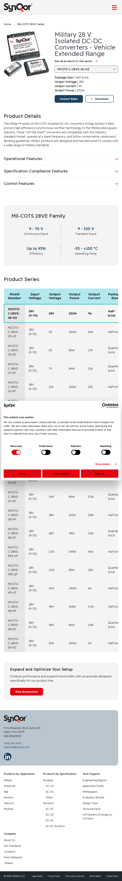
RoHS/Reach (95, 876)
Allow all (99, 473)
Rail (6, 791)
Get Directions (12, 735)
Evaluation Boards (93, 797)
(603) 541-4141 (12, 743)
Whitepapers (90, 791)
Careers (8, 863)
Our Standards (12, 845)
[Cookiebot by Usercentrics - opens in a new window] (104, 405)
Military (8, 780)
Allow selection (61, 473)
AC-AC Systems (55, 826)
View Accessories (26, 691)
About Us (9, 840)
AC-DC (50, 791)
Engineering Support (95, 780)
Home (7, 24)
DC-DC (50, 786)
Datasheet (102, 98)
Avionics (9, 797)
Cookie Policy (112, 876)
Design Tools (90, 803)
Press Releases (13, 857)
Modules (48, 780)
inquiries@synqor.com (17, 747)
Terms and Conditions (75, 876)
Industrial (9, 786)
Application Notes (93, 786)
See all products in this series (73, 61)
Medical (8, 808)
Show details (102, 464)
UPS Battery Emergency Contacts (97, 816)
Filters (49, 797)
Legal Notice (37, 876)
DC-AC (50, 820)
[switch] (46, 452)
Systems (48, 803)
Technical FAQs (92, 808)
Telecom (9, 803)
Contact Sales (69, 98)
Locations (9, 851)
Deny (22, 473)
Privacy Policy (54, 876)
